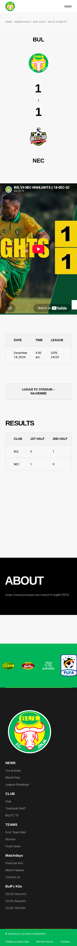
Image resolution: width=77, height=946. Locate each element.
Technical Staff (15, 808)
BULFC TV (12, 815)
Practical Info (14, 863)
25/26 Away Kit (15, 901)
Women (10, 839)
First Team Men (15, 832)
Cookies (65, 942)
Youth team (13, 846)
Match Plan (12, 777)
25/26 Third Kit (15, 908)
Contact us (12, 877)
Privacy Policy (44, 942)
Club (8, 801)
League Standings (17, 784)
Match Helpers (14, 870)
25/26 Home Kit (15, 894)
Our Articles (13, 770)
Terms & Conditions (17, 942)
